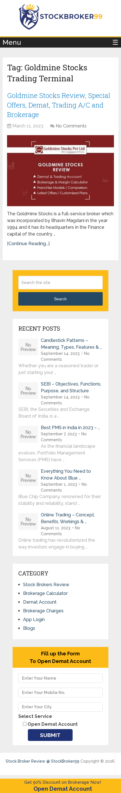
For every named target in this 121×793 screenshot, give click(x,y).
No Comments (71, 126)
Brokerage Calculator (45, 593)
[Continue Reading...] (28, 243)
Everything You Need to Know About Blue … (66, 475)
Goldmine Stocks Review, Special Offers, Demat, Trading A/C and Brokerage (58, 105)
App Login (34, 619)
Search (60, 299)
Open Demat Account (62, 788)
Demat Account (40, 602)
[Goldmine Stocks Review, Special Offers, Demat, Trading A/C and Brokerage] (60, 170)
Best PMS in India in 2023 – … (70, 427)
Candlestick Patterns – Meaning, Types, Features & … (71, 344)
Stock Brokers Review (46, 584)
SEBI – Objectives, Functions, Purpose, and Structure (71, 387)
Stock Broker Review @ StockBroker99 (42, 761)
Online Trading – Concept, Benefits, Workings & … (68, 518)
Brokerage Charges (43, 610)
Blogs (29, 628)
